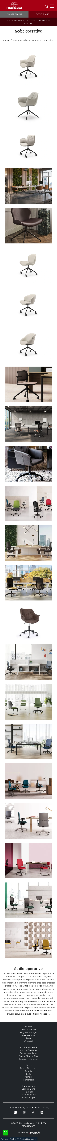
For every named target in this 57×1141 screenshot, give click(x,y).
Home (9, 20)
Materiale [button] (36, 40)
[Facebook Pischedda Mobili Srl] (33, 1112)
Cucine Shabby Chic (28, 1056)
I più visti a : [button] (48, 40)
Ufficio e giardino (21, 20)
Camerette (28, 1080)
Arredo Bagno (28, 1097)
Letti (28, 1074)
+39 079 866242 (14, 14)
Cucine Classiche (28, 1050)
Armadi (28, 1077)
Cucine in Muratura (28, 1059)
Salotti (28, 1071)
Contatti (28, 1041)
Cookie (13, 1139)
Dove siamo (43, 14)
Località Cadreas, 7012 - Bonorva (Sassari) (28, 1107)
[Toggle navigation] (52, 6)
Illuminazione (28, 1086)
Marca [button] (6, 40)
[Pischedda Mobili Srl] (14, 5)
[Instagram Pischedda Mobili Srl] (42, 1112)
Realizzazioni (28, 1035)
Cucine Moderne (28, 1047)
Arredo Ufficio (37, 20)
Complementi (28, 1089)
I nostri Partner (28, 1029)
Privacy (4, 1139)
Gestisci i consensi (28, 1139)
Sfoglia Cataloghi (28, 1032)
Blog (28, 1038)
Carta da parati (28, 1094)
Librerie (28, 1065)
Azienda (29, 1026)
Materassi (28, 1092)
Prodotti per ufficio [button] (20, 40)
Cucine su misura (28, 1053)
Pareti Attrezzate (28, 1068)
